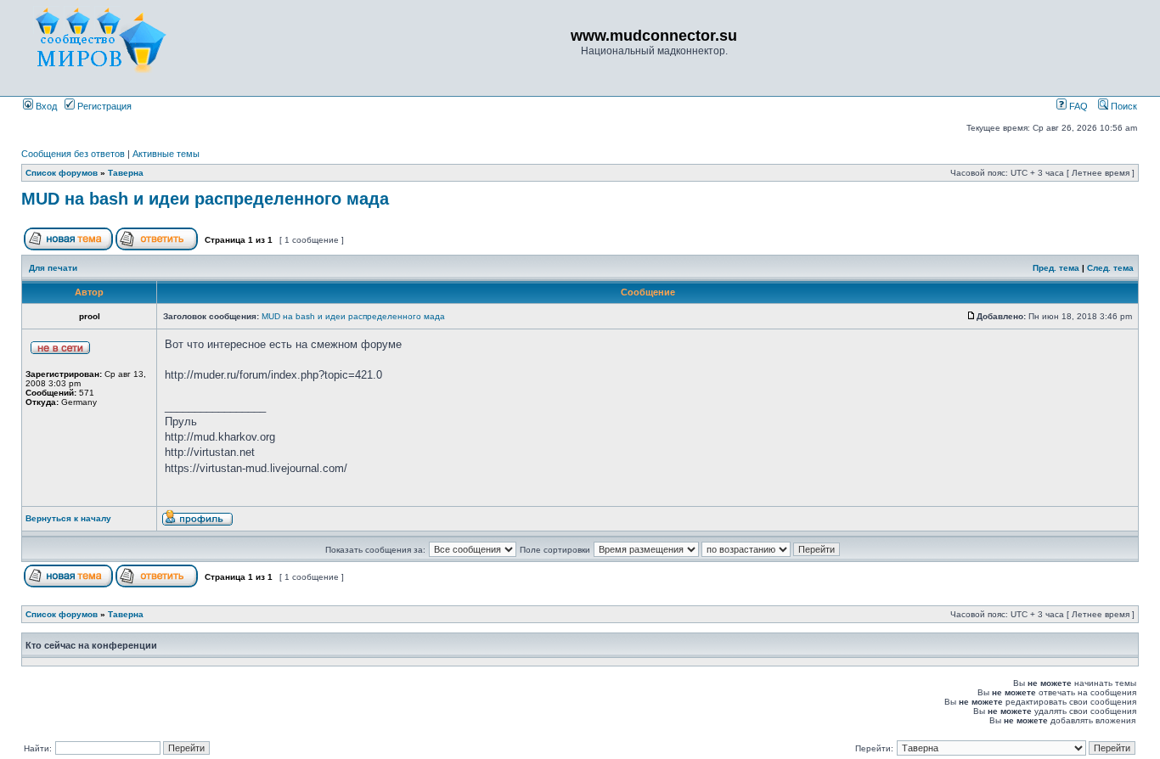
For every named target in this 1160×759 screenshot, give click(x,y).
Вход (45, 106)
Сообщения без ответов (73, 154)
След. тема (1110, 268)
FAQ (1077, 106)
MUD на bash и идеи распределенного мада (205, 198)
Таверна (126, 172)
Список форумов (61, 172)
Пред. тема (1056, 268)
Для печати (53, 268)
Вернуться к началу (68, 518)
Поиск (1122, 106)
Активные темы (166, 154)
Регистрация (103, 106)
